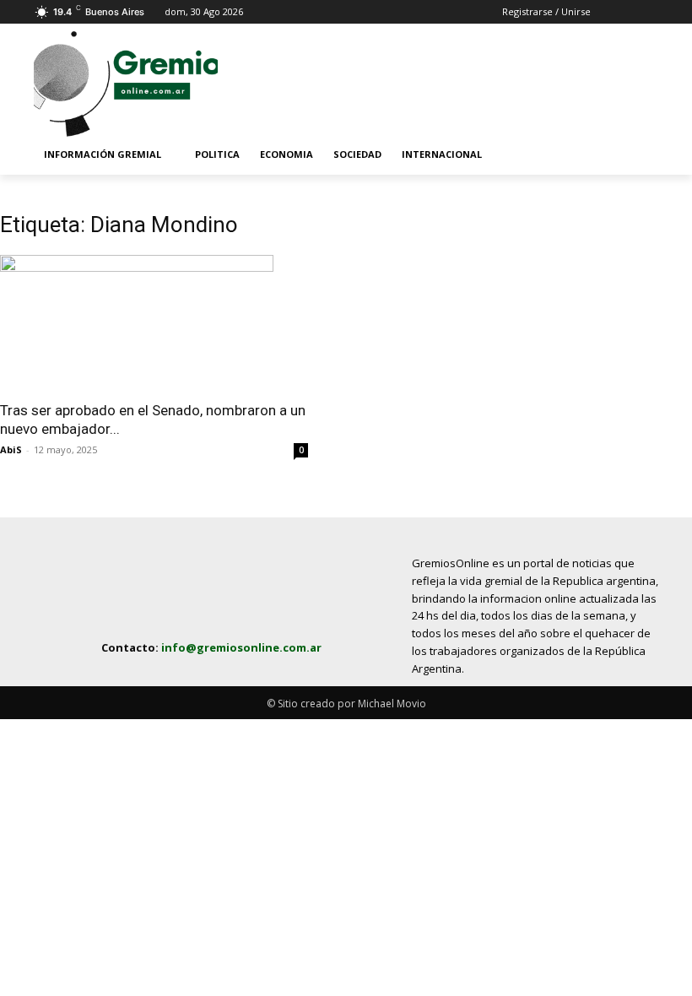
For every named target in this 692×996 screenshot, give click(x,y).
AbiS (11, 449)
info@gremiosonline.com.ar (241, 647)
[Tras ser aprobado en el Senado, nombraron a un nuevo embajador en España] (154, 322)
